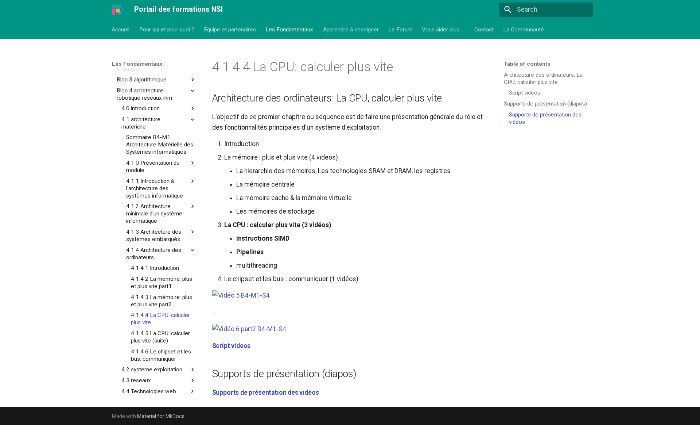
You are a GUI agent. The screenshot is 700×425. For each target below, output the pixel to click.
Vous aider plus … (443, 29)
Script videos (231, 345)
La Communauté (523, 29)
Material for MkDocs (160, 416)
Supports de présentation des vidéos (265, 392)
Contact (484, 29)
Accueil (121, 29)
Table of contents (527, 64)
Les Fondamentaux (290, 29)
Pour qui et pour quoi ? (166, 29)
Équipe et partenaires (230, 29)
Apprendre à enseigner (351, 29)
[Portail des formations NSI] (117, 9)
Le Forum (400, 29)
